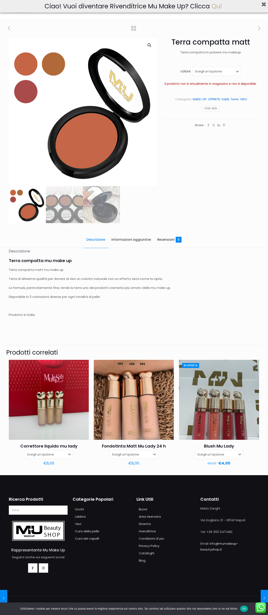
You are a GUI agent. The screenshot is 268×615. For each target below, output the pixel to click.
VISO (243, 99)
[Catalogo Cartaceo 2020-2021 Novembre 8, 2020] (3, 598)
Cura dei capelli (87, 538)
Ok (244, 608)
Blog (142, 560)
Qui (217, 6)
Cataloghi (146, 553)
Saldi (225, 99)
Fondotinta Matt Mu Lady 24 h (134, 446)
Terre (234, 99)
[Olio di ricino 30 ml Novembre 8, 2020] (264, 598)
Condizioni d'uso (151, 538)
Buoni (143, 509)
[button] (150, 45)
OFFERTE (214, 99)
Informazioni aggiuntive (131, 239)
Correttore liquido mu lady (48, 446)
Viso (78, 524)
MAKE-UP (199, 99)
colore (185, 71)
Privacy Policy (149, 546)
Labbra (80, 516)
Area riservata (150, 516)
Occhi (79, 509)
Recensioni (168, 239)
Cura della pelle (87, 531)
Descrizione (95, 239)
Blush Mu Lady (219, 446)
